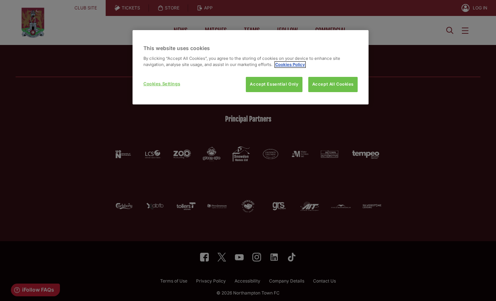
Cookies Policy (290, 64)
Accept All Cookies (333, 84)
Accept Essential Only (274, 84)
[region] (251, 67)
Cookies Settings (161, 83)
